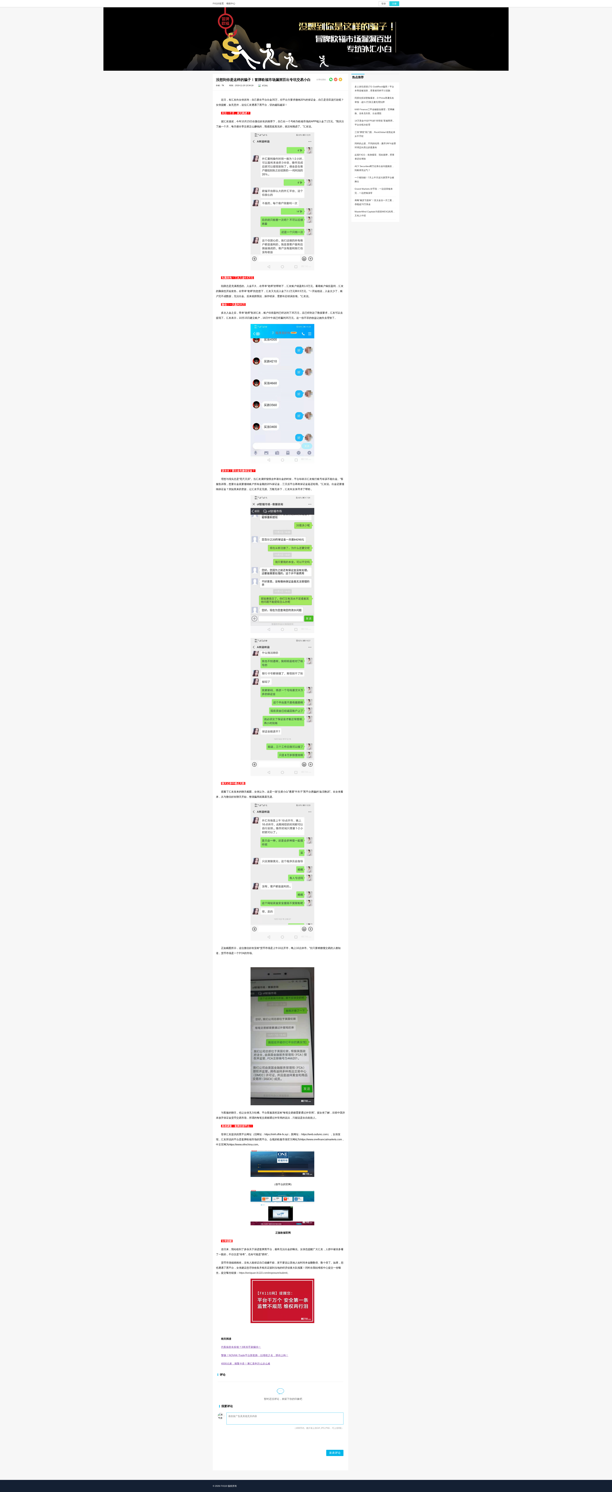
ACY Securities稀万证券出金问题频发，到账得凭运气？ (374, 168)
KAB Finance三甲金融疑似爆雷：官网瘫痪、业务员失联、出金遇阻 (374, 111)
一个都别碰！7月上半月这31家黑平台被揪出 (374, 179)
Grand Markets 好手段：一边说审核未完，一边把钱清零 (374, 191)
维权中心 (230, 3)
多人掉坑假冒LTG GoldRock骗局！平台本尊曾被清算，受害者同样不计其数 (374, 88)
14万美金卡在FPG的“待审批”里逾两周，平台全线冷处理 (375, 122)
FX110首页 (218, 3)
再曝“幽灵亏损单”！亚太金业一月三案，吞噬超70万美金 (374, 202)
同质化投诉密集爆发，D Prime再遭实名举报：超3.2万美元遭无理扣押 (374, 100)
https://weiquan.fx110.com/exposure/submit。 (264, 1272)
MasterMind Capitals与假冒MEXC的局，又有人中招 (375, 213)
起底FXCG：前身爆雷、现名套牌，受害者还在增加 (374, 156)
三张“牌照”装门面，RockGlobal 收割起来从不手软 (375, 134)
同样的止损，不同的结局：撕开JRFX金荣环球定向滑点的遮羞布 (375, 145)
